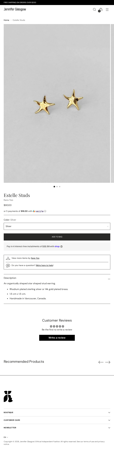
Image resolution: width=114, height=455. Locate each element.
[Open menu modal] (107, 9)
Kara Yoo (8, 200)
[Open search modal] (94, 9)
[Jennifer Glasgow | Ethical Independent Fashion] (15, 9)
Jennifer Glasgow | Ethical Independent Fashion (40, 441)
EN (5, 437)
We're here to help (44, 265)
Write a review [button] (57, 337)
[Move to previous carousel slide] (100, 362)
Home (6, 20)
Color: (10, 219)
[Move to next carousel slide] (107, 362)
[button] (57, 211)
